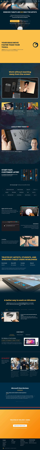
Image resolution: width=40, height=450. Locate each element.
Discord (32, 263)
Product (4, 440)
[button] (20, 140)
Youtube (23, 263)
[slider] (20, 88)
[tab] (6, 309)
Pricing (8, 1)
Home (4, 1)
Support (12, 1)
